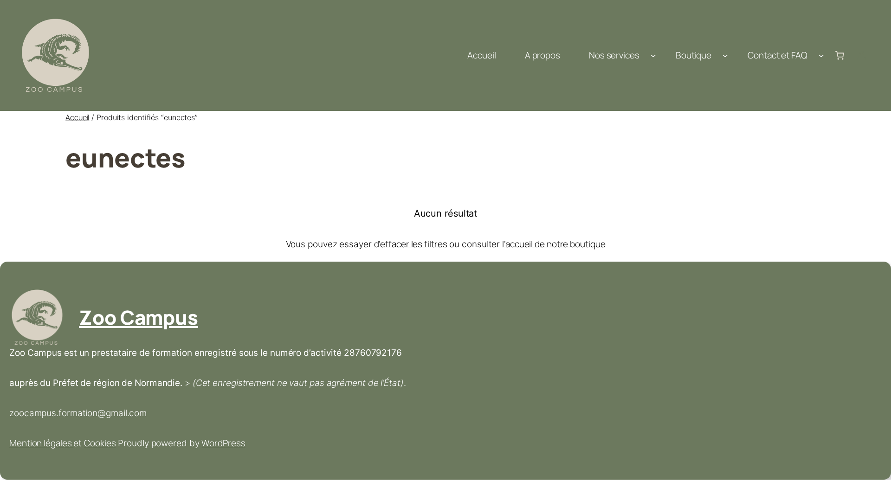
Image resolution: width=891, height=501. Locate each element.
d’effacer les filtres (410, 244)
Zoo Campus (138, 317)
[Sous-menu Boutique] (725, 55)
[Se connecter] (862, 56)
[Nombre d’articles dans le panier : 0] (839, 56)
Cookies (100, 443)
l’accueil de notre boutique (553, 244)
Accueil (77, 117)
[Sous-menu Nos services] (653, 55)
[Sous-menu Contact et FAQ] (821, 55)
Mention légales (41, 443)
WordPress (223, 443)
